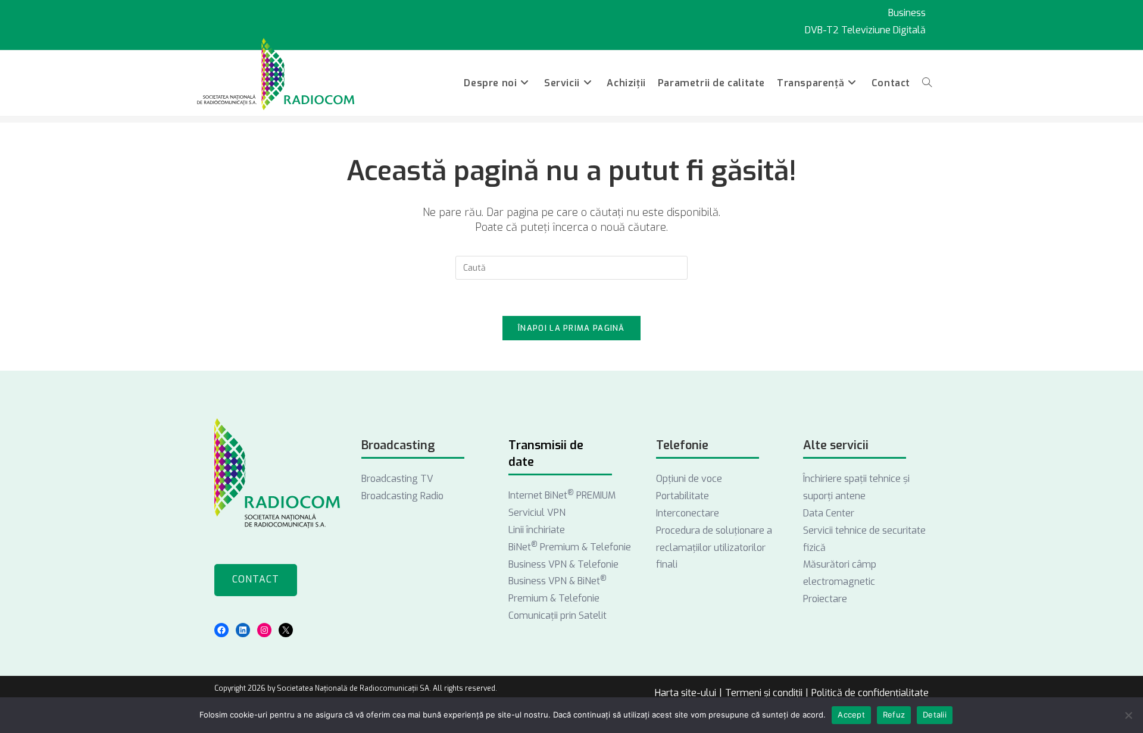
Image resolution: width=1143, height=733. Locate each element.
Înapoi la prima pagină (571, 328)
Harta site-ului (685, 693)
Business (907, 13)
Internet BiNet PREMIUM (562, 495)
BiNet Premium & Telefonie (569, 547)
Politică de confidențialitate (870, 693)
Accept (851, 714)
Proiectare (825, 599)
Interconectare (687, 513)
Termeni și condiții (763, 693)
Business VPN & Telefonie (563, 564)
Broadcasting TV (397, 478)
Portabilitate (682, 496)
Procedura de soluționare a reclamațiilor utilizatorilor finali (714, 547)
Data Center (828, 513)
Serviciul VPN (537, 512)
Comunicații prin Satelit (557, 615)
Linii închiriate (536, 530)
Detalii (935, 714)
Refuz (894, 714)
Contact (255, 579)
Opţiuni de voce (689, 478)
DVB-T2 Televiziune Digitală (865, 30)
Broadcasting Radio (402, 496)
